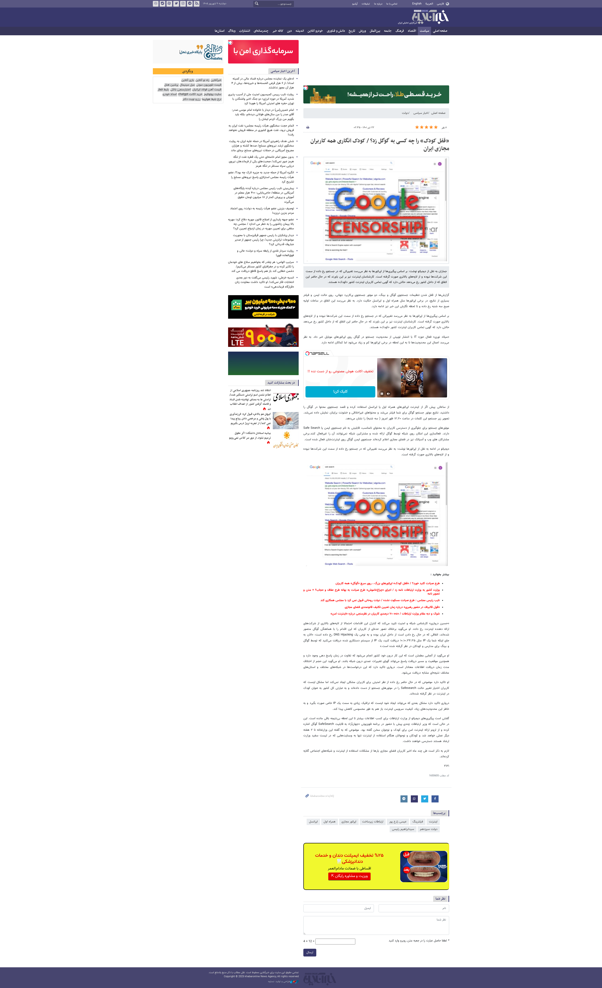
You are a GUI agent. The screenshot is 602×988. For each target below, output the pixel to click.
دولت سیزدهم (428, 829)
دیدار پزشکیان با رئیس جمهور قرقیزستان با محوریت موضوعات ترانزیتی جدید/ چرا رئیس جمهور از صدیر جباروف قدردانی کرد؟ (263, 240)
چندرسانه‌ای (261, 31)
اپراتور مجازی (348, 821)
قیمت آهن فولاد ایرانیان (206, 89)
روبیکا (155, 4)
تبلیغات (366, 4)
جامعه (388, 31)
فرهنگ (400, 31)
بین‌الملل (375, 31)
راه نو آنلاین (202, 80)
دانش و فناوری (336, 31)
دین (289, 31)
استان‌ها (219, 31)
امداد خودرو (169, 94)
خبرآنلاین (423, 17)
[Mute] (388, 394)
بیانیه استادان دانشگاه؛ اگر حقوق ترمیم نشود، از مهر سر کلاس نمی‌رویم (250, 435)
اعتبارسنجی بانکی (180, 89)
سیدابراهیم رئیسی (403, 829)
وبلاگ (231, 31)
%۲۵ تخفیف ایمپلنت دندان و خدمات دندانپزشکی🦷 (349, 858)
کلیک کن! (340, 392)
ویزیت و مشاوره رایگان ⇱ (349, 876)
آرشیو (355, 4)
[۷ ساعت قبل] (286, 439)
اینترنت (433, 821)
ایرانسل (313, 821)
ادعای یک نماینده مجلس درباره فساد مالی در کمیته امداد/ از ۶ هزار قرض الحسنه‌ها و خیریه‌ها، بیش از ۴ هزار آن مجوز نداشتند (262, 83)
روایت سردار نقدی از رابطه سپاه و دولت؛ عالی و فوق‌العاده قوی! (265, 253)
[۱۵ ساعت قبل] (286, 396)
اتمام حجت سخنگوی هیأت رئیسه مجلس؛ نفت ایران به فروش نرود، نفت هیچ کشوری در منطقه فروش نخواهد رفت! (261, 130)
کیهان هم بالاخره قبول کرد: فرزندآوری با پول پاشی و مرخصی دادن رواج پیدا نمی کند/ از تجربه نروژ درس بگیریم (250, 419)
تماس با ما (391, 4)
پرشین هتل (171, 85)
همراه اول (330, 821)
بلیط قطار (163, 89)
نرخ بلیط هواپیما (211, 99)
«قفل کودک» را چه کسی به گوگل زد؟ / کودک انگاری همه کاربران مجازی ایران (379, 145)
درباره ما (378, 4)
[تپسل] (305, 87)
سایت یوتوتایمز (212, 94)
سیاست (424, 31)
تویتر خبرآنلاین (176, 4)
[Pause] (382, 394)
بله (162, 4)
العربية (429, 4)
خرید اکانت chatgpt (190, 94)
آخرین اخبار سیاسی (283, 71)
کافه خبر (277, 31)
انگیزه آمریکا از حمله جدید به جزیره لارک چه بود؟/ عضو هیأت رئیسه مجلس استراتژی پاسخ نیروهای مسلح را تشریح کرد (261, 177)
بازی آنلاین (187, 80)
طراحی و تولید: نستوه (279, 982)
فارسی (440, 4)
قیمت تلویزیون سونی (208, 85)
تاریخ (352, 31)
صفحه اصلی (440, 31)
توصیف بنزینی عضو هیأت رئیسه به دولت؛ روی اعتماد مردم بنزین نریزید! (262, 210)
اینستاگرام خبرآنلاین (183, 4)
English (417, 4)
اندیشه (300, 31)
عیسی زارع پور (398, 821)
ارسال (309, 952)
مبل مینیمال (187, 85)
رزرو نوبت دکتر (191, 99)
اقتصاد (412, 31)
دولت (405, 113)
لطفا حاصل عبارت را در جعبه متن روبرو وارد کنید (419, 941)
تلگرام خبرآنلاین (190, 4)
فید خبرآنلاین (196, 4)
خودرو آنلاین (315, 31)
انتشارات (244, 31)
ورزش (362, 31)
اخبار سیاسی (420, 113)
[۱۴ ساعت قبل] (286, 420)
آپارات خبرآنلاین (169, 4)
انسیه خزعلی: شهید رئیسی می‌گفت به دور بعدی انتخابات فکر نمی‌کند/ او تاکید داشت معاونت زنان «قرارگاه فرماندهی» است (264, 282)
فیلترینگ (417, 821)
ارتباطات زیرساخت (372, 821)
